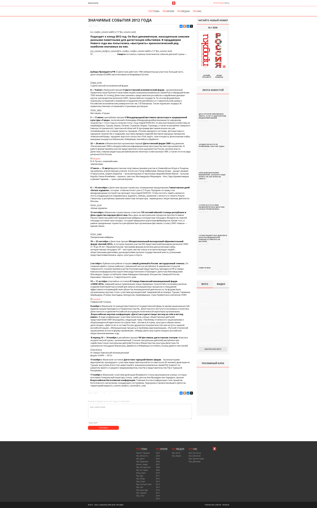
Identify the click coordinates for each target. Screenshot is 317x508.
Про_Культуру (142, 490)
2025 (158, 458)
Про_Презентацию (196, 458)
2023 (158, 453)
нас (197, 11)
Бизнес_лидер (142, 464)
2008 (158, 467)
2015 (158, 487)
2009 (158, 470)
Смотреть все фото (212, 349)
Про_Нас (139, 487)
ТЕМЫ (141, 448)
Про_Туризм (141, 493)
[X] (191, 26)
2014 (158, 484)
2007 (158, 464)
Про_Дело (140, 458)
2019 (158, 498)
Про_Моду (140, 478)
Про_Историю (142, 470)
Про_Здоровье (142, 461)
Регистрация (218, 3)
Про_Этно (140, 495)
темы (153, 11)
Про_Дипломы (194, 461)
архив (168, 11)
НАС (193, 448)
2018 (158, 495)
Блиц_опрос (141, 473)
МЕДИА (178, 448)
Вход (227, 3)
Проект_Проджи (143, 453)
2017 (158, 493)
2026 (158, 461)
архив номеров (219, 76)
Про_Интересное (143, 467)
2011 (158, 476)
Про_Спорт (140, 481)
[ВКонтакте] (181, 26)
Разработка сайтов (213, 505)
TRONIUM (225, 505)
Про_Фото (176, 453)
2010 (158, 473)
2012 (158, 478)
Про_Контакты (195, 453)
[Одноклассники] (184, 26)
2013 (158, 481)
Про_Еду (139, 476)
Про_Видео (176, 456)
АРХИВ (161, 448)
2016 (158, 490)
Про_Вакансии (195, 456)
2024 (158, 456)
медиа (183, 11)
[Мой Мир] (187, 26)
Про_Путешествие (143, 484)
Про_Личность (142, 456)
